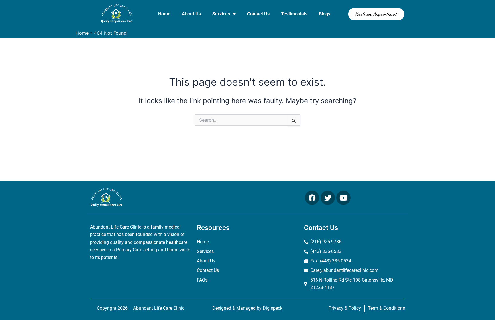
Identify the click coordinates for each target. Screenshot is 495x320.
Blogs (324, 14)
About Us (191, 14)
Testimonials (294, 14)
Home (164, 14)
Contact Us (258, 14)
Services (221, 14)
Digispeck (272, 308)
